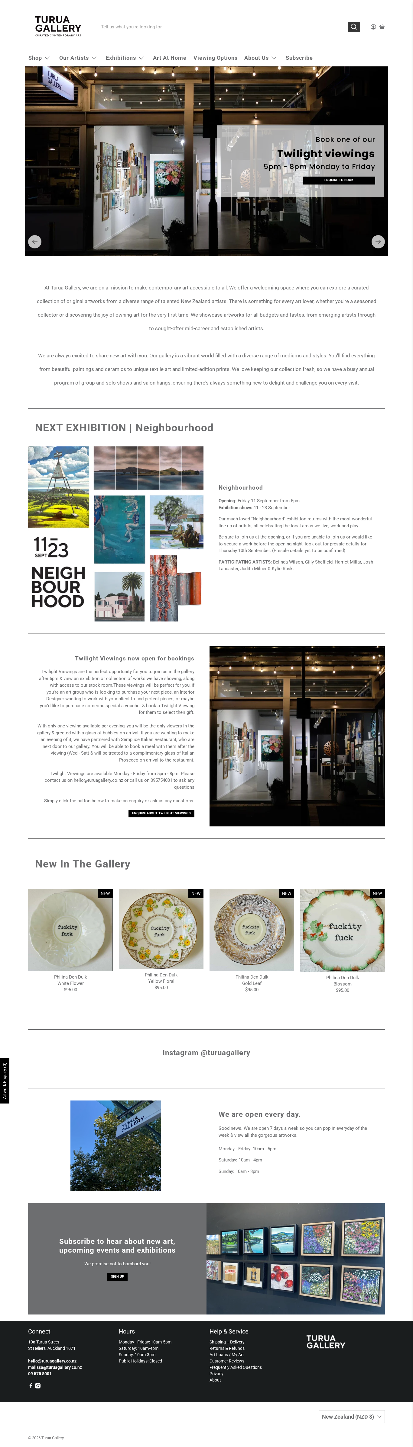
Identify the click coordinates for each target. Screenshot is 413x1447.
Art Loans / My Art (227, 1346)
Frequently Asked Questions (236, 1358)
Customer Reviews (227, 1352)
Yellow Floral (161, 973)
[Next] (378, 233)
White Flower (70, 975)
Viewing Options (215, 58)
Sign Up (117, 1268)
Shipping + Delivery (227, 1333)
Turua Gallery (52, 1429)
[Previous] (34, 233)
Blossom (342, 975)
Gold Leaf (252, 975)
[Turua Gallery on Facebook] (31, 1378)
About (215, 1371)
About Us (256, 58)
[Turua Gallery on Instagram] (38, 1378)
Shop (35, 58)
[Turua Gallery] (58, 27)
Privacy (216, 1365)
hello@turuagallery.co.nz (98, 772)
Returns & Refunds (227, 1339)
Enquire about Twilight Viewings (161, 805)
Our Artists (74, 58)
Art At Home (170, 58)
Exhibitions (121, 58)
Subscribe (299, 58)
